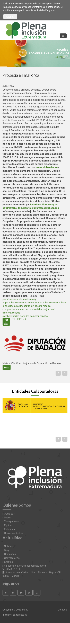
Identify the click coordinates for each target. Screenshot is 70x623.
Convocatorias (12, 557)
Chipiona (19, 319)
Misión (7, 517)
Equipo (8, 525)
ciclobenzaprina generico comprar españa (25, 316)
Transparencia (12, 521)
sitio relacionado (11, 312)
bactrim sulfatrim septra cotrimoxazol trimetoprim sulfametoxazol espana (31, 206)
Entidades (9, 529)
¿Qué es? (9, 513)
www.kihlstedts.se (47, 167)
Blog (6, 550)
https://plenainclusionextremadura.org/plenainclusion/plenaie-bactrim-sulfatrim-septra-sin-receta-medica (34, 304)
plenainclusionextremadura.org (19, 299)
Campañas (10, 554)
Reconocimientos (13, 533)
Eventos (8, 561)
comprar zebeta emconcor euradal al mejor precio (29, 309)
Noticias (8, 546)
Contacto (62, 609)
